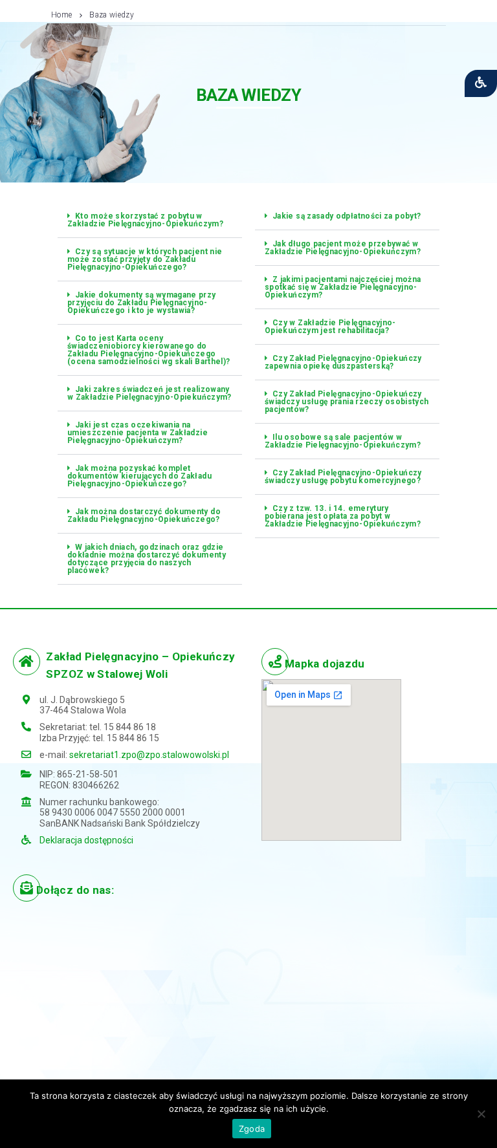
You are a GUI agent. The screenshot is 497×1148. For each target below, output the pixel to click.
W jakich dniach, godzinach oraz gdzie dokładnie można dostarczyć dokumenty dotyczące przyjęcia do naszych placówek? (146, 559)
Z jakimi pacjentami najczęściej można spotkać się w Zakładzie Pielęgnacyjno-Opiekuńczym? (343, 287)
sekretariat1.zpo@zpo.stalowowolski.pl (149, 755)
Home (61, 14)
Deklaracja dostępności (86, 840)
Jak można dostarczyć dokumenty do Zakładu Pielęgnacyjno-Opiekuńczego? (144, 515)
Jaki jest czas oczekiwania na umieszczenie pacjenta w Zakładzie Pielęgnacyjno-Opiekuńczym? (137, 432)
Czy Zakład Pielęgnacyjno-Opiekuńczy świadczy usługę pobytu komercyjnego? (343, 476)
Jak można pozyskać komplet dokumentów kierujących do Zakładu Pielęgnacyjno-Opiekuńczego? (139, 476)
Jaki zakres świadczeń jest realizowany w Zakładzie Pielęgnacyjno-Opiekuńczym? (149, 393)
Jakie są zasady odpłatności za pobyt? (346, 216)
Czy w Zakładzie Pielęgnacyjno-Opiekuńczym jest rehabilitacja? (330, 326)
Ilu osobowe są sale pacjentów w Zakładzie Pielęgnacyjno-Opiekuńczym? (343, 441)
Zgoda (252, 1128)
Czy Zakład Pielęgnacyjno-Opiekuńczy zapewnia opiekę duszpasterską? (343, 362)
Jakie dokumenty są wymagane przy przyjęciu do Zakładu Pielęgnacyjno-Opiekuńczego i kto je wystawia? (141, 302)
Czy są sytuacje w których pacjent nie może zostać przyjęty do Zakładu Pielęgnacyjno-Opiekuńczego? (144, 259)
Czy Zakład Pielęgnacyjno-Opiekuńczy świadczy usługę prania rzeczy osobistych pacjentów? (346, 401)
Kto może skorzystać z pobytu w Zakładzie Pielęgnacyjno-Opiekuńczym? (145, 219)
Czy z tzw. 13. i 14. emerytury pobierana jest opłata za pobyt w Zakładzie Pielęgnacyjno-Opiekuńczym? (343, 516)
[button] (150, 220)
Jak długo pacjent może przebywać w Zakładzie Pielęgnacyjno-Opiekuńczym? (343, 247)
